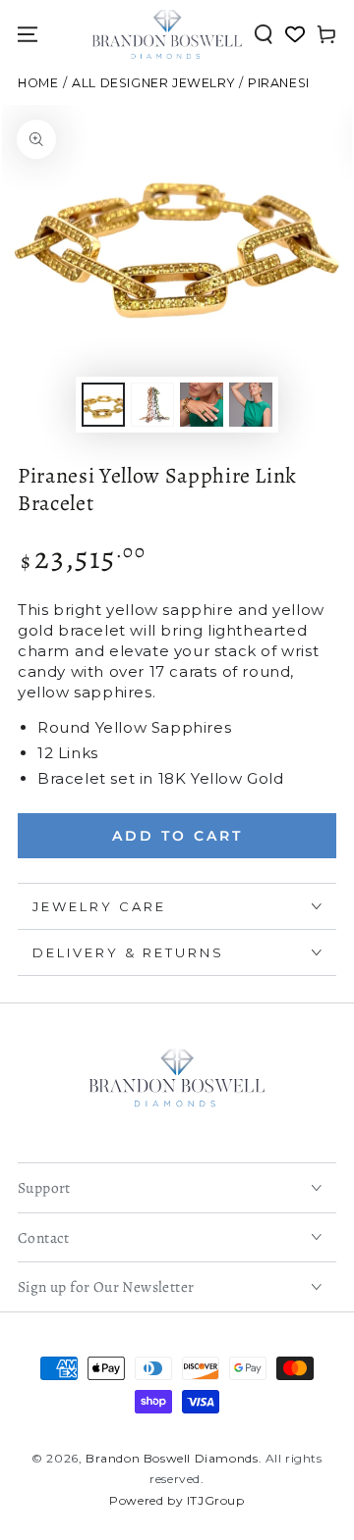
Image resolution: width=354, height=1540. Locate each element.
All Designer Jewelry (153, 83)
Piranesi (279, 83)
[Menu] (27, 34)
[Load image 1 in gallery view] (103, 405)
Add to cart (177, 836)
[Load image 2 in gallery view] (152, 405)
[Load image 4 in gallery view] (250, 405)
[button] (263, 34)
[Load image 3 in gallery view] (201, 405)
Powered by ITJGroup (176, 1500)
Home (38, 83)
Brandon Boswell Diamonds (172, 1458)
